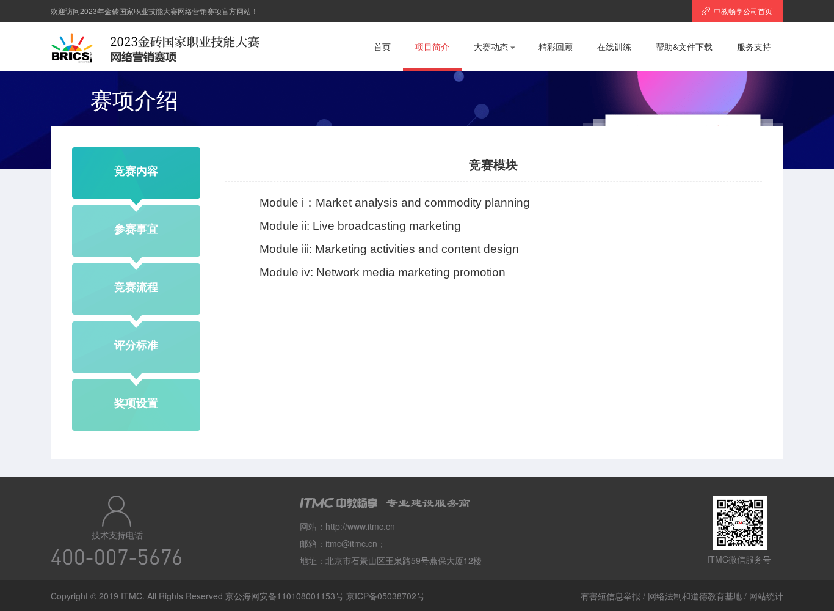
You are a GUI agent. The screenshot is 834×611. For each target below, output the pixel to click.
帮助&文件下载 (684, 46)
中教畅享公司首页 (743, 10)
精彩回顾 (555, 46)
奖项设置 (136, 403)
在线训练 (614, 46)
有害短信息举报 (610, 596)
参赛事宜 (136, 228)
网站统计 (766, 596)
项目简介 (432, 46)
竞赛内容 (136, 170)
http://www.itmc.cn (360, 526)
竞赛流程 (136, 287)
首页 (382, 46)
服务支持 (754, 46)
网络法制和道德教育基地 (695, 596)
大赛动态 (491, 46)
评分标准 (136, 345)
